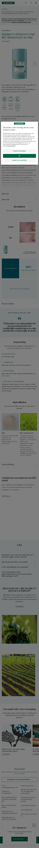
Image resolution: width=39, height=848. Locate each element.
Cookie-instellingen (19, 151)
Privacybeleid (11, 146)
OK (19, 156)
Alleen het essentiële (19, 160)
